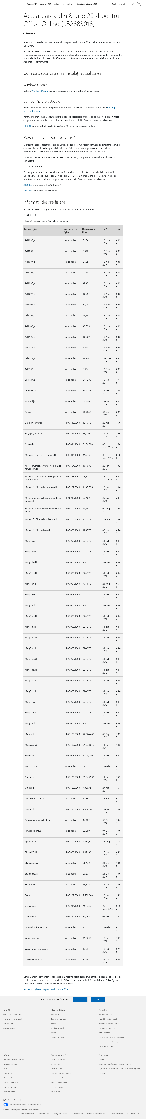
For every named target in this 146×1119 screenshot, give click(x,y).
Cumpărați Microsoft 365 (86, 4)
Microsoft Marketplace (59, 1078)
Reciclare (54, 1033)
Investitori (102, 1073)
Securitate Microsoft (10, 1064)
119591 (27, 125)
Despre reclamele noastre (96, 1113)
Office (56, 4)
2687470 (27, 190)
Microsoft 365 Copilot (10, 1087)
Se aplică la (30, 33)
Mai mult (66, 4)
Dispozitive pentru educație (108, 1019)
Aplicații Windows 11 (10, 1028)
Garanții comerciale (58, 1037)
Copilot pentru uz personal (12, 1019)
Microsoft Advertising (10, 1082)
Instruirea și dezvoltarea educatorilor (111, 1037)
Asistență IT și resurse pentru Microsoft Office (45, 989)
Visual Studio (55, 1092)
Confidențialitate (43, 1113)
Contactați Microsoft (27, 1113)
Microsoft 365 (45, 4)
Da (80, 999)
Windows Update (39, 90)
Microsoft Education (105, 1014)
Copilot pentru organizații (12, 1014)
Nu (98, 999)
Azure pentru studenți (106, 1046)
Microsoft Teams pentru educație (110, 1023)
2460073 (27, 184)
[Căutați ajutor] (132, 3)
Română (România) (14, 1100)
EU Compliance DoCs (115, 1113)
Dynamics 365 (8, 1073)
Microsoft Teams (9, 1092)
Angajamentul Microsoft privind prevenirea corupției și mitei (119, 1069)
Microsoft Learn (56, 1069)
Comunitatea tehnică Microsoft (61, 1073)
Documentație (56, 1064)
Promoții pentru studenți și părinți (110, 1042)
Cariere (101, 1059)
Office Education (104, 1033)
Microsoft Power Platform (59, 1082)
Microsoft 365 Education (107, 1028)
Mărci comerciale (77, 1113)
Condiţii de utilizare (60, 1113)
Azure (5, 1069)
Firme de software (57, 1087)
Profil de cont (55, 1014)
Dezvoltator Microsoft (58, 1059)
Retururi (54, 1023)
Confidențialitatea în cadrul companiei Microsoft (115, 1064)
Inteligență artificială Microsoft (14, 1059)
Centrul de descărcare (58, 1019)
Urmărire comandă (57, 1028)
